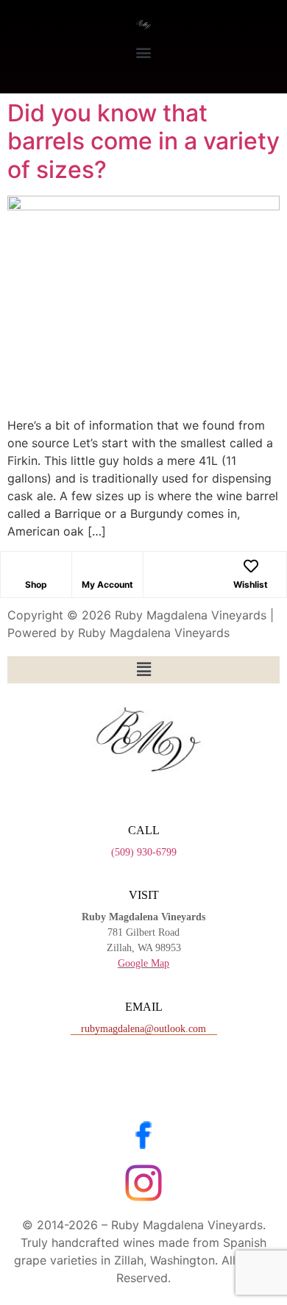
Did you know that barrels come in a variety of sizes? (143, 141)
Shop (36, 584)
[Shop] (36, 566)
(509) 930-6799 (144, 852)
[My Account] (107, 566)
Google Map (143, 963)
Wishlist (250, 584)
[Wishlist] (251, 566)
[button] (144, 52)
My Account (107, 584)
